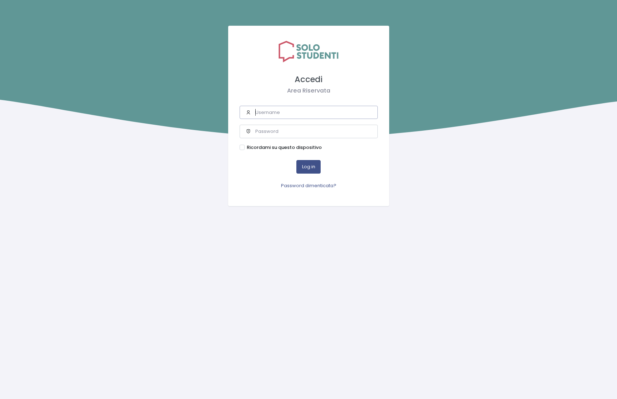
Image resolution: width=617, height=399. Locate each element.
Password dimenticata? (308, 185)
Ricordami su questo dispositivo (284, 147)
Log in (308, 166)
